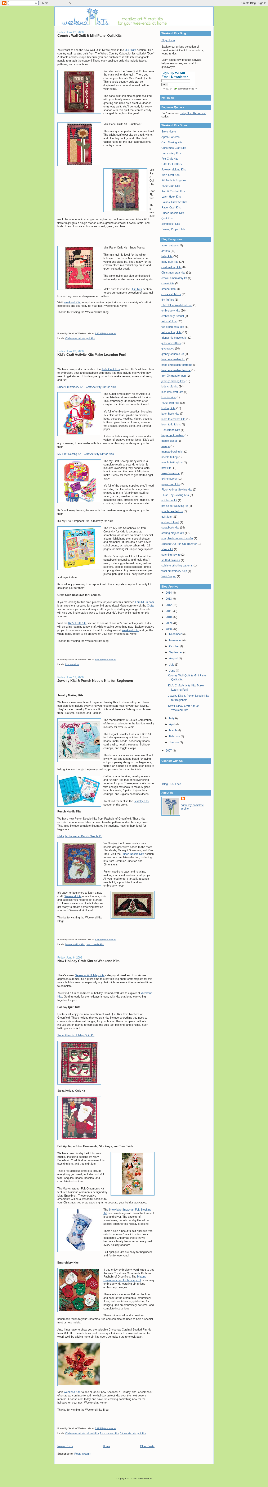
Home (106, 1446)
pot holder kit (169, 500)
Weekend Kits (72, 302)
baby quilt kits (169, 261)
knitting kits (168, 408)
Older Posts (147, 1446)
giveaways (167, 348)
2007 (169, 750)
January (174, 742)
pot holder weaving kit (174, 505)
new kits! (166, 467)
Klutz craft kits (170, 402)
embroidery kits (170, 310)
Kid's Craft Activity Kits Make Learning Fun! (91, 354)
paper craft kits (170, 484)
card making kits (171, 267)
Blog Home (168, 40)
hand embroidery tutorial (176, 370)
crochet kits (168, 288)
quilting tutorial (170, 522)
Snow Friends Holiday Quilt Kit (75, 1035)
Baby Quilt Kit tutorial (193, 113)
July (172, 664)
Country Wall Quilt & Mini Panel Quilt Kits (89, 35)
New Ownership (170, 473)
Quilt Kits (130, 50)
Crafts (150, 605)
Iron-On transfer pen (173, 375)
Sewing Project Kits (173, 229)
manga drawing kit (172, 451)
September (176, 652)
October (174, 646)
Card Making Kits (171, 142)
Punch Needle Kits (132, 853)
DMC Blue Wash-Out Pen (176, 305)
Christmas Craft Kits (173, 147)
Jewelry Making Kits (173, 169)
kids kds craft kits (172, 392)
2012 (169, 605)
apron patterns (170, 245)
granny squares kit (172, 354)
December (175, 634)
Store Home (168, 131)
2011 (169, 611)
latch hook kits (170, 413)
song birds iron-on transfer (177, 538)
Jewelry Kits (141, 801)
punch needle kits (95, 944)
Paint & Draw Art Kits (174, 202)
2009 (169, 623)
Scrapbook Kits (170, 223)
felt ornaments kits (109, 1433)
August (174, 658)
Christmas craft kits (75, 338)
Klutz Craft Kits (170, 185)
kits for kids (168, 397)
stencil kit (167, 549)
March (173, 730)
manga (165, 446)
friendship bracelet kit (174, 337)
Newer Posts (65, 1446)
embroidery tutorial (172, 316)
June (172, 670)
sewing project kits (172, 533)
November (175, 640)
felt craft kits (92, 1433)
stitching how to (170, 554)
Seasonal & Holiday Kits (89, 975)
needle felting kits (172, 462)
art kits (165, 250)
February (175, 736)
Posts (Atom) (82, 1453)
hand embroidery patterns (176, 364)
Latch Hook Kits (171, 196)
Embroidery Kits (171, 153)
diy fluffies (167, 299)
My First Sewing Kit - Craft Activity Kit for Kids (85, 453)
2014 (169, 592)
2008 (169, 629)
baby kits (167, 256)
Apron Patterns (170, 137)
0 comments (109, 333)
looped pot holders (172, 435)
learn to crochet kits (173, 419)
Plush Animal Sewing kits (176, 489)
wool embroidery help (174, 571)
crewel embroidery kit (174, 278)
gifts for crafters (171, 343)
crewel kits (167, 283)
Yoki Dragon (168, 576)
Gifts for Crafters (171, 164)
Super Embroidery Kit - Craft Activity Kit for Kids (86, 386)
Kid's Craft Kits (111, 369)
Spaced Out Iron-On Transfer (179, 543)
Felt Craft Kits (169, 158)
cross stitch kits (171, 294)
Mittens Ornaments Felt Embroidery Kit (124, 1278)
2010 (169, 617)
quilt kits (90, 338)
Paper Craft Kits (171, 207)
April (172, 724)
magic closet (169, 440)
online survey (169, 478)
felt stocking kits (128, 1433)
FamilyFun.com (144, 602)
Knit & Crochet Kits (173, 191)
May (172, 718)
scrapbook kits (170, 527)
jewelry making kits (75, 944)
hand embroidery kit (173, 359)
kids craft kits (72, 664)
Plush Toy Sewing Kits (175, 495)
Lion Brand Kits (170, 429)
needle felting (169, 457)
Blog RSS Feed (171, 784)
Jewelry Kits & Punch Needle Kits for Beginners (95, 680)
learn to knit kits (171, 424)
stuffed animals (170, 560)
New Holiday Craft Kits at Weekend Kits (88, 961)
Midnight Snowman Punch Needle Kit (79, 836)
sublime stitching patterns (177, 565)
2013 (169, 598)
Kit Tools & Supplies (173, 180)
